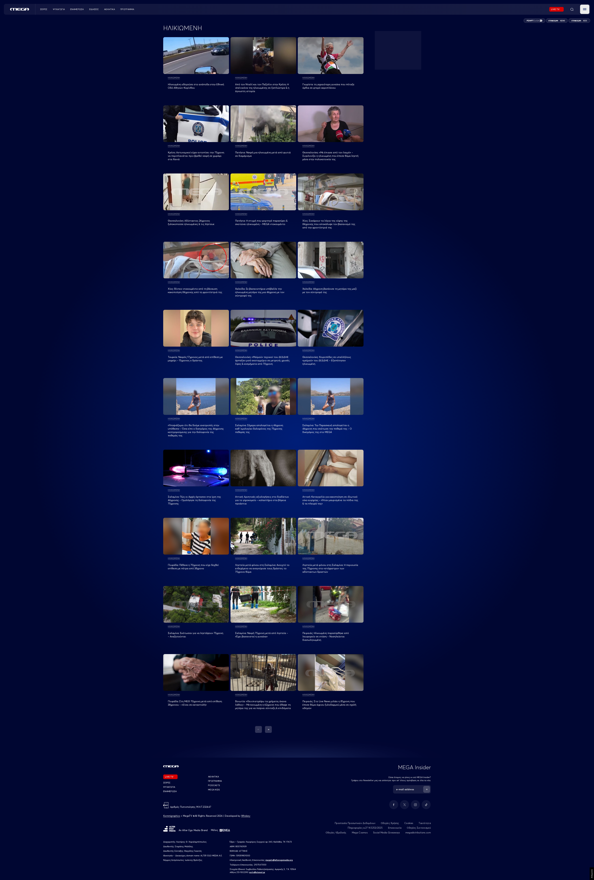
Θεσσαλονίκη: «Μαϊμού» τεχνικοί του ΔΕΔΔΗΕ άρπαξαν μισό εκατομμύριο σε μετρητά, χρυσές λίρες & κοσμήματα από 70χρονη (262, 360)
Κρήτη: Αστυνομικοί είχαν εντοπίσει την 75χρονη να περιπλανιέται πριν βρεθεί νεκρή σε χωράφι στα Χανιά (196, 156)
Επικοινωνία (394, 827)
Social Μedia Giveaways (386, 832)
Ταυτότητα (425, 823)
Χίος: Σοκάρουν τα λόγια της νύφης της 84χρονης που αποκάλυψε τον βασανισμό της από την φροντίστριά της (328, 224)
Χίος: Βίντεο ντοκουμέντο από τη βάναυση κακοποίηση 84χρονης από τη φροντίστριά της (195, 290)
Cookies (408, 823)
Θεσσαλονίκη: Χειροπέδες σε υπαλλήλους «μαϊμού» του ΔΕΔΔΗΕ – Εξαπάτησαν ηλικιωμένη (326, 360)
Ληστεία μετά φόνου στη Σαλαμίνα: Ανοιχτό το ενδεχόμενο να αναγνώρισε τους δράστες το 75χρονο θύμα (262, 568)
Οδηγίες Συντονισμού (419, 827)
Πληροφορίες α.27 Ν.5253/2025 (365, 827)
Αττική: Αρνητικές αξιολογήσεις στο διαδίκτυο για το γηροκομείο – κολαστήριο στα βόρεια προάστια (262, 500)
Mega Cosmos (360, 832)
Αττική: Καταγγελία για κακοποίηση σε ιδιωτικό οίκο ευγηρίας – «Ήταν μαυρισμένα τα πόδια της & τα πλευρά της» (330, 500)
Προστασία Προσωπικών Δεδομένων (355, 823)
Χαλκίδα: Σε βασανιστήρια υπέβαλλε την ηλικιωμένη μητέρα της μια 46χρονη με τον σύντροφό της (259, 292)
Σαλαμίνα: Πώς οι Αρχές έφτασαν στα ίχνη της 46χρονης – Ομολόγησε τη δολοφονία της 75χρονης (194, 500)
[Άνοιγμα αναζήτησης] (572, 9)
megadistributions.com (418, 832)
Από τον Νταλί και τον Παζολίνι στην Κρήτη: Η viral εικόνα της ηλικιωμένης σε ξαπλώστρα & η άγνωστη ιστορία (262, 88)
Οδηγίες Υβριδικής (336, 832)
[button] (584, 9)
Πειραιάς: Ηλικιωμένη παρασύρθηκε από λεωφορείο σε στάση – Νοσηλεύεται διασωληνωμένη (325, 636)
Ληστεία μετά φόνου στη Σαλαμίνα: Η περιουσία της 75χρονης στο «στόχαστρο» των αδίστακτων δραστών (330, 568)
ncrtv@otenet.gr (257, 872)
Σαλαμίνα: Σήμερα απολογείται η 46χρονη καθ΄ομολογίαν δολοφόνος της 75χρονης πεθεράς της (259, 429)
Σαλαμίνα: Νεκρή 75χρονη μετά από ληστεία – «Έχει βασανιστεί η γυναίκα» (261, 634)
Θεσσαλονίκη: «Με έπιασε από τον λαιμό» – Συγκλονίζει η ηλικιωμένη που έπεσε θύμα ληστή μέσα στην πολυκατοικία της (330, 156)
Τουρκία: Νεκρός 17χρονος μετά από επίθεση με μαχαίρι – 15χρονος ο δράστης (195, 358)
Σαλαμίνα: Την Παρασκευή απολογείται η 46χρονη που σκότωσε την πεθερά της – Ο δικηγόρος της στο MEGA (327, 429)
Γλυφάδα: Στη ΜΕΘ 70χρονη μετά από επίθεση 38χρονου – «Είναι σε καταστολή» (195, 703)
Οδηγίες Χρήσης (390, 823)
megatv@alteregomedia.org (279, 860)
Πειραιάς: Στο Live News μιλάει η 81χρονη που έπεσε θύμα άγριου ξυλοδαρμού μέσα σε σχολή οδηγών (329, 705)
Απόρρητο (592, 873)
